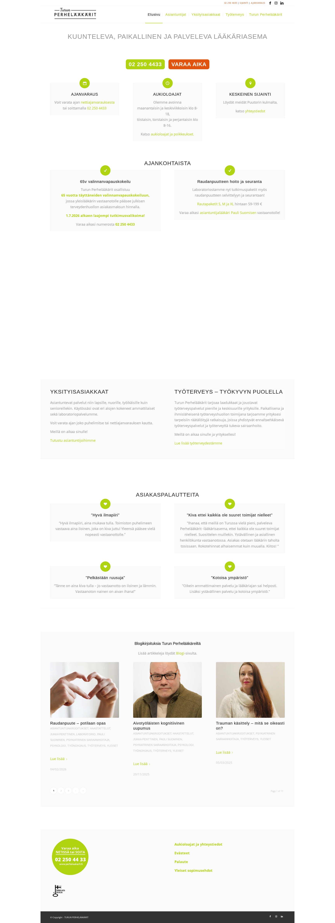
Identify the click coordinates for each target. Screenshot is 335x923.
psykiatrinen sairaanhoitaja (87, 739)
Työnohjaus (76, 745)
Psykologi (58, 745)
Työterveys (96, 745)
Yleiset (112, 745)
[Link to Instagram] (276, 3)
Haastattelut (100, 728)
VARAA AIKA (188, 64)
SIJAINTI (244, 2)
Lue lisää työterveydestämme (198, 443)
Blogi (179, 653)
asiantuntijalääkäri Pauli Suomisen (228, 212)
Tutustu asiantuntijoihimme (73, 440)
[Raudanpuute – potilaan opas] (84, 690)
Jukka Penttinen (62, 734)
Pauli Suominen (170, 739)
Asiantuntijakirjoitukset (69, 728)
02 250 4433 (230, 2)
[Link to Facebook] (270, 3)
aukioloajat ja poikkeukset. (172, 134)
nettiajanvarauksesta (98, 102)
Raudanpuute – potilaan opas (78, 723)
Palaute (181, 861)
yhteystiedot (255, 111)
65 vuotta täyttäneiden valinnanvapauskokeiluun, (105, 195)
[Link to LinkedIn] (282, 3)
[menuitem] (154, 14)
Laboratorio (86, 734)
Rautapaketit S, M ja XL (215, 204)
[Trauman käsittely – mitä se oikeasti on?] (250, 690)
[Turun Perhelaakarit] (75, 14)
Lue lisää (57, 758)
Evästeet (182, 853)
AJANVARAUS (258, 2)
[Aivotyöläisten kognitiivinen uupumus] (167, 690)
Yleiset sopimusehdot (193, 870)
